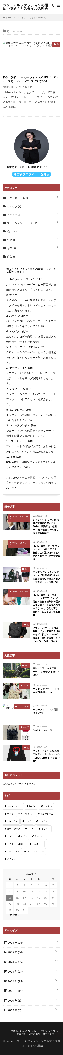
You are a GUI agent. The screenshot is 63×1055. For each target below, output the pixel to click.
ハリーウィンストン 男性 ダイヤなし (45, 711)
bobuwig (16, 457)
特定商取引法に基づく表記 (23, 1031)
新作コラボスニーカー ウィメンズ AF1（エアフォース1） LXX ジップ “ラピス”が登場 (31, 79)
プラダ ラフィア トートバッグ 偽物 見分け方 (46, 691)
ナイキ (13, 295)
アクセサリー (17, 198)
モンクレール (47, 814)
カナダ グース (13, 829)
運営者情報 (48, 1034)
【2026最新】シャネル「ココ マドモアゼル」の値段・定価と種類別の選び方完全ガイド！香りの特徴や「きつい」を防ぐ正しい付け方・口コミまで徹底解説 (46, 605)
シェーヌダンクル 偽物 (22, 425)
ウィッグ (13, 206)
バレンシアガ (13, 851)
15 (10, 898)
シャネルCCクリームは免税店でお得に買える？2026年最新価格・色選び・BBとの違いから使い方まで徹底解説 (46, 527)
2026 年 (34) (15, 943)
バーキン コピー (18, 316)
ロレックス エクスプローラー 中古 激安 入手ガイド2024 (46, 671)
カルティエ (39, 836)
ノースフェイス (14, 806)
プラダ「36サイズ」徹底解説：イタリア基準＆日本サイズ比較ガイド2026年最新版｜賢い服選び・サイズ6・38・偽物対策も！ (46, 635)
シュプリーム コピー (21, 389)
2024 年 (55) (15, 962)
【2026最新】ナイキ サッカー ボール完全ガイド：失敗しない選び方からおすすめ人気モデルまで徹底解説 (46, 553)
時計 (11, 231)
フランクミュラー (35, 851)
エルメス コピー (18, 331)
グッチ (28, 821)
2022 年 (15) (15, 981)
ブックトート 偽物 (22, 441)
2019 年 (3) (14, 1010)
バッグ (13, 215)
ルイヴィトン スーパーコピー (26, 279)
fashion (32, 806)
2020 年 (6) (14, 1000)
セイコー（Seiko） (16, 844)
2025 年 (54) (15, 952)
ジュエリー (37, 844)
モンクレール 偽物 (20, 410)
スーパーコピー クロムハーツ (26, 347)
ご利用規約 (34, 1034)
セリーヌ (45, 829)
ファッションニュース (22, 223)
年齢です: (36, 167)
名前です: (12, 167)
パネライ (11, 859)
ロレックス (12, 821)
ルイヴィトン (27, 814)
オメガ (24, 836)
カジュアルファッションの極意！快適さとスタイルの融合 (25, 6)
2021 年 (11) (15, 991)
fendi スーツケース (42, 730)
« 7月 (9, 915)
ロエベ (31, 829)
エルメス (43, 821)
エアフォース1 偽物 (21, 368)
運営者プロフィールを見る (31, 174)
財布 (11, 248)
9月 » (16, 915)
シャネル (47, 806)
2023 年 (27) (15, 971)
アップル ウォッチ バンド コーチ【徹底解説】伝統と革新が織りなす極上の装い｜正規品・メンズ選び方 (46, 577)
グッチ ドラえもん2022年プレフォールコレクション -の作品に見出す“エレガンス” (46, 756)
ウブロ (10, 836)
